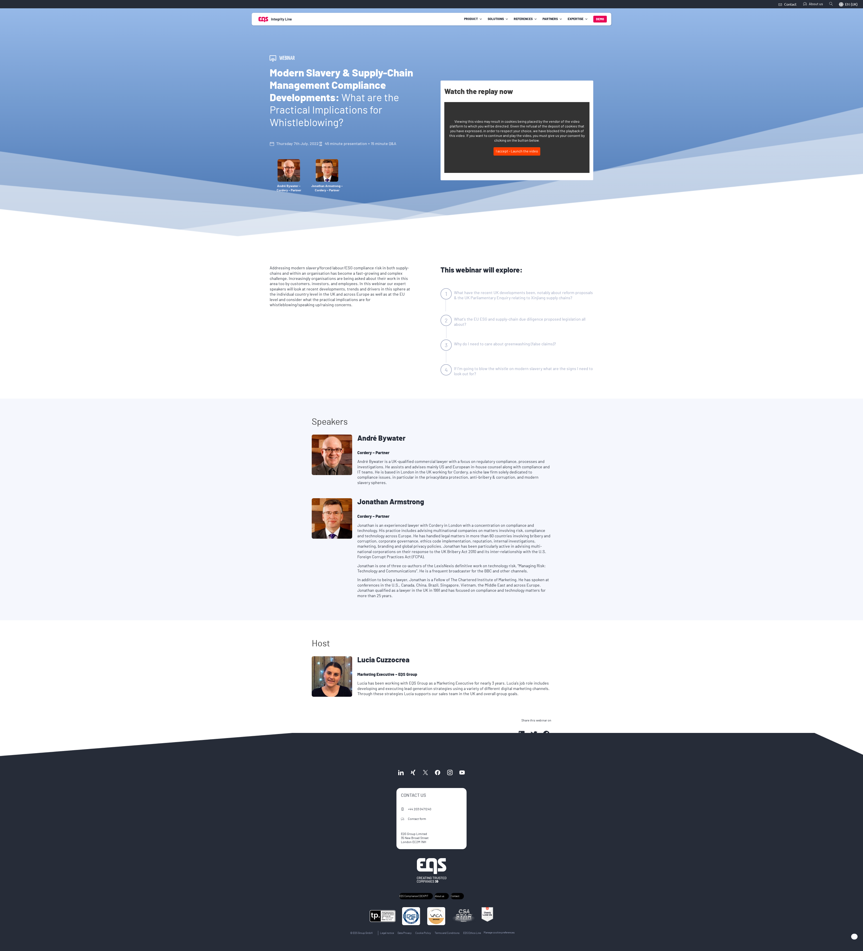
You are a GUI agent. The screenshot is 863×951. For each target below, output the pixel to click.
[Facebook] (437, 772)
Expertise (575, 19)
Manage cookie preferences (499, 932)
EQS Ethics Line (472, 933)
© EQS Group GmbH (361, 933)
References (523, 19)
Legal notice (387, 933)
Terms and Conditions (447, 933)
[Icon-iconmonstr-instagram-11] (449, 772)
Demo (600, 19)
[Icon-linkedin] (401, 772)
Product (471, 19)
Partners (550, 19)
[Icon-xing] (413, 772)
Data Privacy (405, 933)
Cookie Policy (423, 933)
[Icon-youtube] (462, 772)
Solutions (496, 19)
